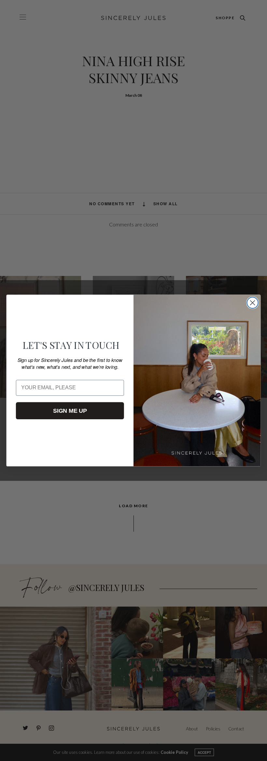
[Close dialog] (252, 302)
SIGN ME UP (70, 410)
